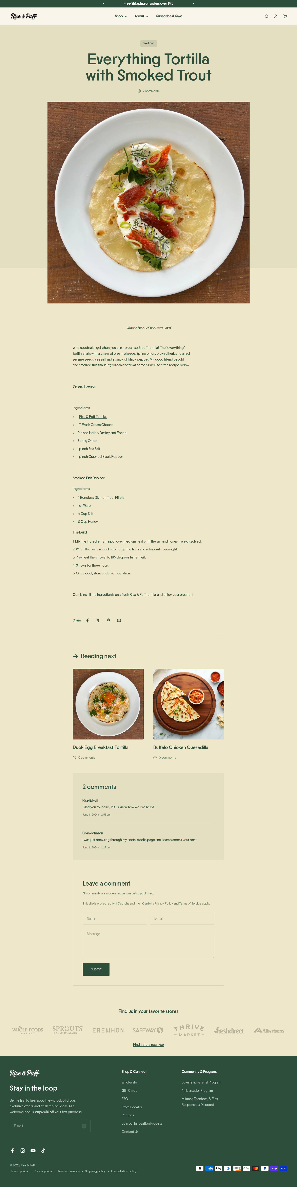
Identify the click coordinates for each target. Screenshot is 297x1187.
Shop (119, 16)
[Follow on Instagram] (22, 1150)
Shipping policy (95, 1171)
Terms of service (69, 1171)
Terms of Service (190, 903)
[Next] (193, 4)
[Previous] (103, 4)
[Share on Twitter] (98, 620)
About (139, 16)
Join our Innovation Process (142, 1123)
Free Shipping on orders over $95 (148, 3)
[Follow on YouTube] (33, 1150)
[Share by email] (119, 620)
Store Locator (132, 1107)
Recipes (128, 1115)
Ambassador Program (197, 1091)
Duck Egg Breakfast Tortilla (100, 747)
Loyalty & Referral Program (201, 1082)
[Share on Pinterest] (108, 620)
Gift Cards (129, 1091)
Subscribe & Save (169, 16)
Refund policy (19, 1171)
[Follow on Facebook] (12, 1150)
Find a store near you (148, 1045)
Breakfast (148, 43)
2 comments (151, 91)
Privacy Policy (164, 903)
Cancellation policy (124, 1171)
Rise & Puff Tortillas (93, 417)
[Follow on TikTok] (43, 1150)
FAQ (125, 1099)
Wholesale (129, 1082)
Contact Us (130, 1132)
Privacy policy (43, 1171)
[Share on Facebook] (87, 620)
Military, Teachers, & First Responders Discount (200, 1102)
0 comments (86, 757)
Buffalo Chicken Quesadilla (180, 747)
